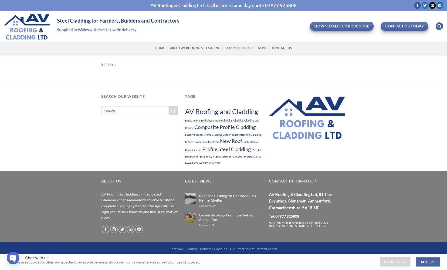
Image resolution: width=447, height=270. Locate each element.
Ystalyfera (214, 162)
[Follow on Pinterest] (139, 229)
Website (203, 162)
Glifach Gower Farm (196, 141)
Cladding (238, 120)
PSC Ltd (256, 150)
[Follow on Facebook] (417, 5)
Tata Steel (237, 156)
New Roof (231, 141)
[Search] (439, 26)
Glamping (256, 134)
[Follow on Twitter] (425, 5)
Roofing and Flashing (196, 156)
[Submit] (173, 110)
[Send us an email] (432, 5)
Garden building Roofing (236, 134)
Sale (211, 156)
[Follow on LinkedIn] (440, 5)
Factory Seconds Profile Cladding (203, 134)
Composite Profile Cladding (225, 127)
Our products (237, 48)
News (262, 48)
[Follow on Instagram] (114, 229)
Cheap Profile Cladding (220, 120)
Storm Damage (223, 156)
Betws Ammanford (195, 120)
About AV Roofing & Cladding (195, 48)
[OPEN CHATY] (13, 258)
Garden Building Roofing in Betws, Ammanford (226, 217)
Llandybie (213, 141)
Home (160, 48)
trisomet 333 (251, 156)
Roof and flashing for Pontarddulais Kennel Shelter (227, 197)
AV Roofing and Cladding (221, 111)
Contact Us (282, 48)
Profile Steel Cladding (226, 149)
